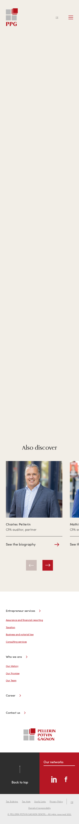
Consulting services (16, 641)
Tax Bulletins (12, 801)
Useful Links (40, 801)
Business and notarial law (20, 634)
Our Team (11, 680)
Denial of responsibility (39, 807)
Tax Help (26, 801)
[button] (31, 565)
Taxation (10, 627)
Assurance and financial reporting (24, 620)
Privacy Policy (56, 801)
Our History (12, 666)
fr (57, 17)
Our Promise (12, 673)
